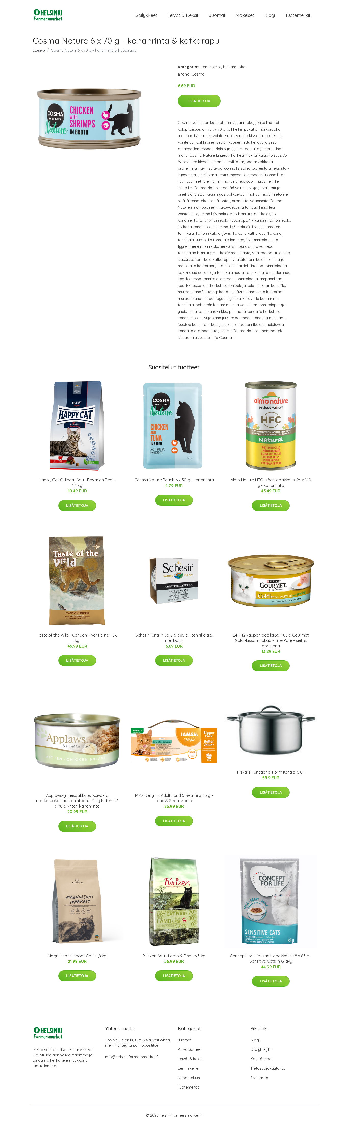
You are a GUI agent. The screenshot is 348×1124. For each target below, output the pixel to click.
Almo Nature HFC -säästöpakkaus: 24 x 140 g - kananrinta (271, 482)
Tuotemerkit (297, 15)
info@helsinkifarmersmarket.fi (132, 1056)
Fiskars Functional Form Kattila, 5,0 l (270, 772)
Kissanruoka (234, 66)
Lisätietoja (199, 100)
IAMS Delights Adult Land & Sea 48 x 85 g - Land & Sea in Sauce (174, 798)
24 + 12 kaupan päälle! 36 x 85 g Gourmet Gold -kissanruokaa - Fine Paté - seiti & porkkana (271, 640)
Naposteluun (189, 1077)
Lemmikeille (211, 66)
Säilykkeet (146, 15)
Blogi (269, 15)
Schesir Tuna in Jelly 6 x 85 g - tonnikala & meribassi (174, 638)
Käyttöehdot (261, 1058)
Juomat (217, 15)
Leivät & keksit (182, 15)
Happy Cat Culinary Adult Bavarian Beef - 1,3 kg (77, 482)
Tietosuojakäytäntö (267, 1068)
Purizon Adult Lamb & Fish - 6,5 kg (174, 955)
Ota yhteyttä (261, 1049)
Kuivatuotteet (190, 1049)
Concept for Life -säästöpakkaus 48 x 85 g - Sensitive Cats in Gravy (271, 958)
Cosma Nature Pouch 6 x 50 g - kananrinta (174, 480)
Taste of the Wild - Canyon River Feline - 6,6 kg (77, 638)
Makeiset (245, 15)
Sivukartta (259, 1077)
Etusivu (39, 50)
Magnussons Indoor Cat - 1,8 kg (77, 955)
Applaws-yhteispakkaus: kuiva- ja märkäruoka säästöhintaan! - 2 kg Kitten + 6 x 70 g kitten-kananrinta (77, 801)
